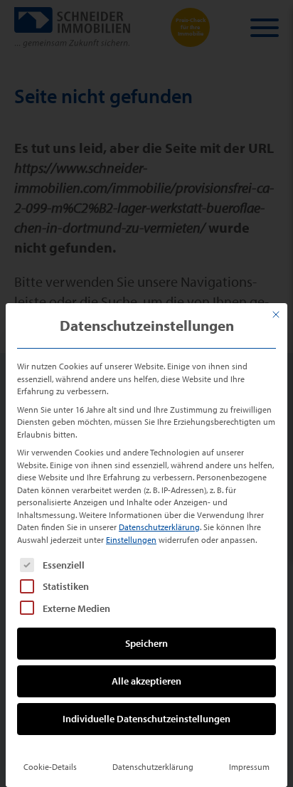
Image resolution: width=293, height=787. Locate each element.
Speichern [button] (146, 643)
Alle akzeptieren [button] (146, 681)
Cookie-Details (50, 766)
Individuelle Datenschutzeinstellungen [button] (146, 718)
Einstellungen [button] (131, 539)
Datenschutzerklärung (159, 527)
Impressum (249, 766)
